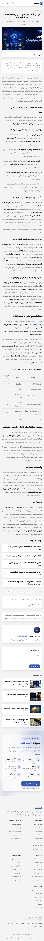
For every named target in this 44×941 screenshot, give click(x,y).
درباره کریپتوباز (38, 886)
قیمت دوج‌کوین (37, 849)
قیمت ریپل (39, 841)
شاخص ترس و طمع (36, 873)
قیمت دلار (39, 866)
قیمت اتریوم (38, 831)
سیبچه (40, 926)
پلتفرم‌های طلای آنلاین (14, 831)
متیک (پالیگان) (29, 592)
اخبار (35, 11)
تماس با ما (39, 893)
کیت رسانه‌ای (38, 907)
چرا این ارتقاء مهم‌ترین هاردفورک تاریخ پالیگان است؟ (25, 573)
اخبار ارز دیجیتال (18, 592)
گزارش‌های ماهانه (15, 873)
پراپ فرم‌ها (18, 827)
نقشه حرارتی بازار (37, 869)
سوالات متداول (38, 897)
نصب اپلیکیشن (29, 783)
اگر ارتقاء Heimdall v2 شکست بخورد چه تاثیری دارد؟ (25, 564)
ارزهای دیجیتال (38, 820)
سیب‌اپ (17, 923)
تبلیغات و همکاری (37, 890)
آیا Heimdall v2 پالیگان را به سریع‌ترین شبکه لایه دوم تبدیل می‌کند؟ (24, 582)
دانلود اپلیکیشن (32, 917)
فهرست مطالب (36, 55)
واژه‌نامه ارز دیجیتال (15, 880)
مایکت (28, 923)
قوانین (27, 938)
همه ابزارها (39, 880)
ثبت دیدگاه (34, 666)
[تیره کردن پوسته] (13, 3)
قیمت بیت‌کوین (37, 827)
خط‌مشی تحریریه (18, 938)
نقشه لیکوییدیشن (37, 876)
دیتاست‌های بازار (16, 876)
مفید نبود (12, 600)
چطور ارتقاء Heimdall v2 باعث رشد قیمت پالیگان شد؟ (24, 547)
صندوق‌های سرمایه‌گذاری (13, 834)
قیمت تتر (39, 834)
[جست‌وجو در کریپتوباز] (8, 3)
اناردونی (34, 926)
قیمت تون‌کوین (37, 845)
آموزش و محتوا (16, 855)
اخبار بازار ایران (8, 592)
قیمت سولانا (38, 838)
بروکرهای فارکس (16, 824)
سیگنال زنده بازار (16, 866)
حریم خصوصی (35, 938)
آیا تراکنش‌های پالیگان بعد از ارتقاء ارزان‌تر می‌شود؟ (24, 556)
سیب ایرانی (10, 923)
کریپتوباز (40, 11)
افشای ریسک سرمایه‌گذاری (12, 618)
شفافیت (40, 904)
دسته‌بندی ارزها (38, 824)
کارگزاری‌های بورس (15, 838)
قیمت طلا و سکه (37, 862)
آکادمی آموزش (17, 869)
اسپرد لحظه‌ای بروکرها (36, 858)
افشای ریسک (8, 938)
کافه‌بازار (34, 923)
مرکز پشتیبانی (38, 900)
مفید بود (23, 600)
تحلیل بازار (18, 862)
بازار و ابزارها (39, 855)
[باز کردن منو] (3, 3)
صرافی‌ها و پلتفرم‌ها (15, 820)
